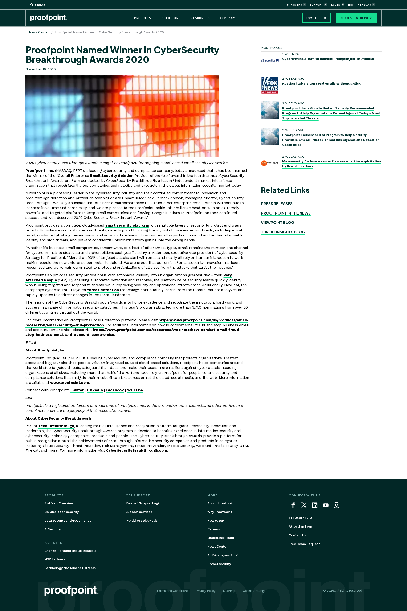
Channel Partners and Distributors (70, 551)
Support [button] (316, 4)
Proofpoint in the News (286, 213)
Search (40, 4)
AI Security (52, 529)
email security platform (127, 225)
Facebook (115, 390)
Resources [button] (200, 18)
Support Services (139, 512)
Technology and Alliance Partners (70, 568)
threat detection (103, 290)
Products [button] (142, 18)
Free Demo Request (304, 544)
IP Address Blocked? (142, 520)
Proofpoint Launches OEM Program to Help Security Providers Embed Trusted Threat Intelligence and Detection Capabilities (330, 140)
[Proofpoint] (51, 17)
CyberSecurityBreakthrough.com (136, 450)
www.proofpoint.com (69, 382)
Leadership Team (220, 538)
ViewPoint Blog (277, 222)
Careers (213, 529)
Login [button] (336, 4)
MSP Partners (54, 559)
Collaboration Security (61, 512)
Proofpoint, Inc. (39, 170)
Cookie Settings (254, 591)
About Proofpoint (221, 503)
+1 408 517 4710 (300, 518)
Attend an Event (301, 526)
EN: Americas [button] (359, 4)
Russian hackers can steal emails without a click (321, 83)
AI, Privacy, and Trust (223, 555)
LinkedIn (95, 390)
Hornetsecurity (219, 564)
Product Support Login (143, 503)
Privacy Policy (205, 591)
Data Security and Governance (67, 520)
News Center (39, 32)
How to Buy (216, 520)
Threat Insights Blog (283, 231)
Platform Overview (58, 503)
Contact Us (297, 535)
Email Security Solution (112, 175)
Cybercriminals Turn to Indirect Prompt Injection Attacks (328, 59)
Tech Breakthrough (56, 426)
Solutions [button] (171, 18)
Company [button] (227, 18)
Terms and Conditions (172, 591)
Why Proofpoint (219, 512)
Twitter (77, 390)
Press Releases (277, 203)
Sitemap (229, 591)
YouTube (135, 390)
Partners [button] (294, 4)
